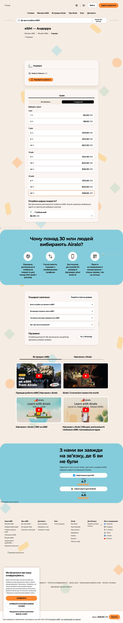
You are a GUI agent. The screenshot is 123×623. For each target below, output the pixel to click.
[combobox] (61, 20)
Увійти (92, 5)
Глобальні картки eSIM (10, 531)
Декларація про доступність (61, 587)
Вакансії (73, 538)
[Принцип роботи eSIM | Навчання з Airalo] (39, 375)
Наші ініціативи (75, 527)
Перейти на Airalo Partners (93, 525)
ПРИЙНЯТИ (21, 598)
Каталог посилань (109, 583)
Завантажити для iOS (85, 475)
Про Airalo (73, 13)
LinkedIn (109, 535)
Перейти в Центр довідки (81, 297)
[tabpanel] (61, 147)
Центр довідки (42, 524)
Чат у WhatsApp (86, 337)
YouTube (109, 538)
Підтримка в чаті (43, 527)
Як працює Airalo (59, 13)
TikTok (108, 533)
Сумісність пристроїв (28, 530)
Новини (73, 535)
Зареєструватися (108, 5)
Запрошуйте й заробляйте (9, 542)
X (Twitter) (109, 530)
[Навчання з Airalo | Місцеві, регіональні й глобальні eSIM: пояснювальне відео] (85, 409)
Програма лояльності (11, 546)
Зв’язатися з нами (43, 530)
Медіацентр (75, 533)
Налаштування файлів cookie (90, 583)
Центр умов (73, 583)
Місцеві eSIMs (43, 33)
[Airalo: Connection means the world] (85, 375)
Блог (82, 13)
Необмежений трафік (11, 527)
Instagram (109, 527)
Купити (114, 617)
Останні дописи (59, 524)
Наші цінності (75, 530)
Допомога (91, 13)
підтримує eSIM (54, 619)
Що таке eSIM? (26, 524)
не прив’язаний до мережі (71, 619)
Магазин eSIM (43, 13)
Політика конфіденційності (58, 583)
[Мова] (76, 5)
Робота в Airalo (75, 541)
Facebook (109, 524)
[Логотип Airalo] (10, 5)
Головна (30, 13)
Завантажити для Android (85, 489)
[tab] (61, 95)
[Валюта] (84, 5)
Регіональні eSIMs (10, 535)
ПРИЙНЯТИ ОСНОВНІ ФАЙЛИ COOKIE (21, 605)
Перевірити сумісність (42, 80)
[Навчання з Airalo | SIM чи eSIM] (39, 409)
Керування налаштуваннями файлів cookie (21, 613)
